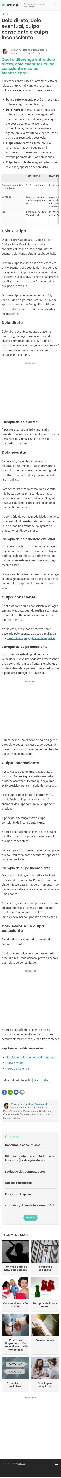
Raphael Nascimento (36, 1104)
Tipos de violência (17, 1068)
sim (36, 1080)
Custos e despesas (18, 1183)
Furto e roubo (15, 1063)
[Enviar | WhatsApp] (10, 1092)
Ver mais (30, 1217)
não (45, 1080)
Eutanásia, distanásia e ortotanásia (30, 1205)
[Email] (22, 1092)
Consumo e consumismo (22, 1145)
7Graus (21, 1463)
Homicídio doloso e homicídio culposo (30, 1057)
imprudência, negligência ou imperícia (31, 638)
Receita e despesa (18, 1194)
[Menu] (56, 5)
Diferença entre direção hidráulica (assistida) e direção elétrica (29, 1158)
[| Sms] (16, 1092)
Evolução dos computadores (25, 1172)
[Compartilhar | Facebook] (4, 1092)
